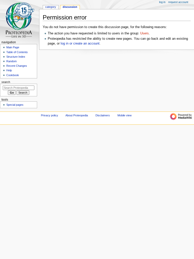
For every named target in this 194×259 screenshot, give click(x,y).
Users (144, 33)
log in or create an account (80, 43)
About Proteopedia (76, 115)
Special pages (14, 104)
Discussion (70, 6)
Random (11, 61)
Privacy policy (49, 115)
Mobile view (124, 115)
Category (50, 6)
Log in (162, 2)
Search (6, 81)
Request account (178, 2)
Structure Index (15, 56)
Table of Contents (17, 52)
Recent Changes (16, 65)
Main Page (12, 47)
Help (9, 70)
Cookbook (12, 75)
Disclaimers (102, 115)
